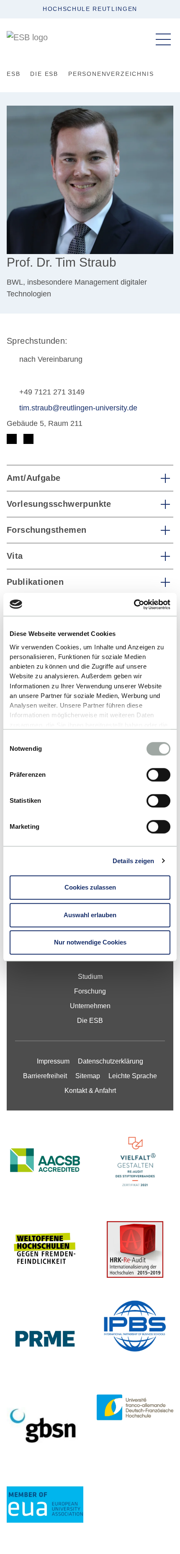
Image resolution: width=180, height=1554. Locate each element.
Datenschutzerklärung (110, 1061)
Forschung (90, 991)
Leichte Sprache (132, 1075)
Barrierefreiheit (45, 1075)
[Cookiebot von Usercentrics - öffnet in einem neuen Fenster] (133, 604)
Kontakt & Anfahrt (90, 1090)
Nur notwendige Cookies (90, 942)
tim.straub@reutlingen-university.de (78, 408)
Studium (90, 976)
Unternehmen (90, 1005)
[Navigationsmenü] (163, 39)
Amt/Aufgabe (33, 478)
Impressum (53, 1061)
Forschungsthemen (46, 529)
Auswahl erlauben (90, 914)
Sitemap (87, 1075)
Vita (15, 555)
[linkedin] (12, 439)
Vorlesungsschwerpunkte (59, 503)
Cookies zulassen (90, 887)
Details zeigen (133, 860)
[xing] (28, 439)
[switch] (158, 774)
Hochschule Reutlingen (90, 8)
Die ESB (90, 1020)
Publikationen (35, 581)
